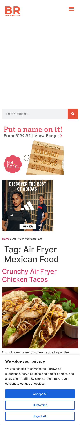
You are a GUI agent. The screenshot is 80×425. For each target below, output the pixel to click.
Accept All (40, 394)
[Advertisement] (40, 64)
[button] (71, 8)
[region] (40, 390)
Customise (40, 405)
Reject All (40, 416)
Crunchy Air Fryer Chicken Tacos (29, 275)
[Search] (73, 114)
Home (6, 239)
